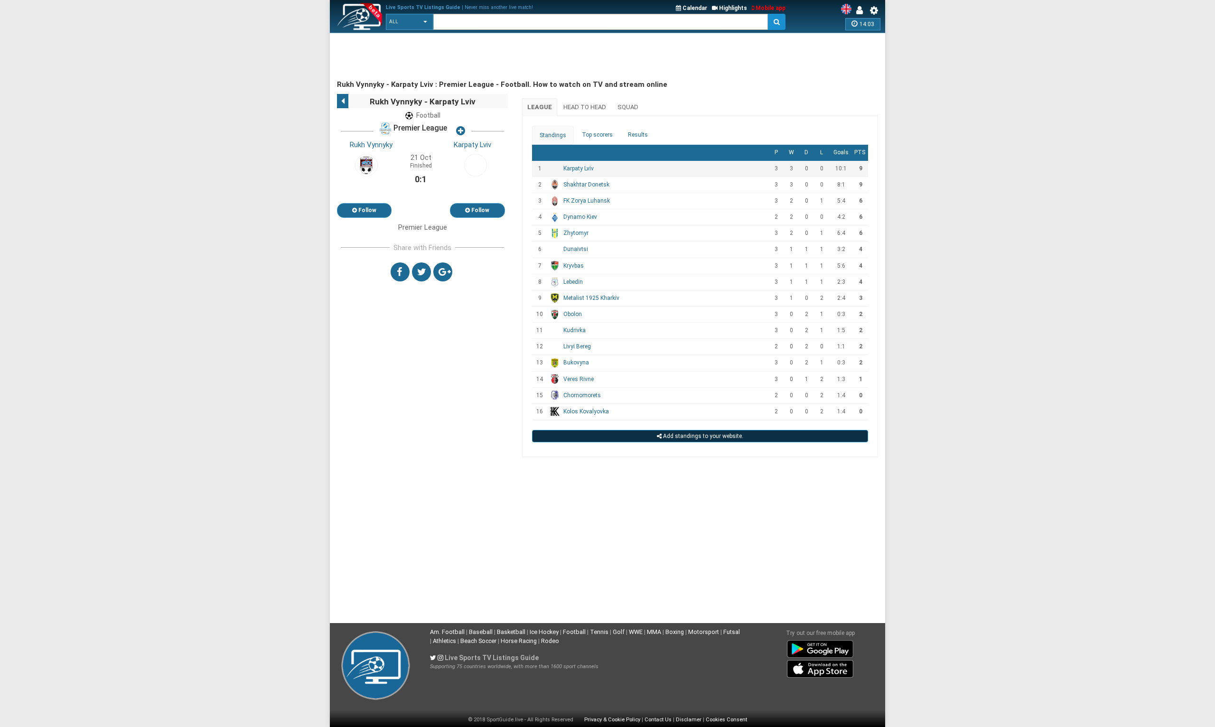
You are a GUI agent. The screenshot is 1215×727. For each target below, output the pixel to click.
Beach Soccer (478, 640)
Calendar (694, 8)
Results (638, 134)
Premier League (419, 128)
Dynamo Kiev (580, 217)
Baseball (481, 631)
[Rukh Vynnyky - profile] (366, 164)
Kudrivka (574, 330)
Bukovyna (576, 362)
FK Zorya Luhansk (586, 200)
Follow (366, 210)
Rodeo (550, 640)
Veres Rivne (578, 379)
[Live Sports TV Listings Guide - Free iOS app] (820, 667)
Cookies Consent (726, 720)
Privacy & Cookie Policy (612, 720)
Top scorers (597, 134)
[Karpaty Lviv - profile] (475, 164)
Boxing (674, 631)
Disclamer (688, 720)
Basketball (511, 631)
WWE (636, 631)
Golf (619, 631)
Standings (553, 135)
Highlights (732, 8)
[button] (409, 22)
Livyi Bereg (577, 346)
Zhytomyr (576, 233)
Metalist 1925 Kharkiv (591, 298)
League (539, 107)
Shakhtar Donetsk (586, 184)
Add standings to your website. (702, 436)
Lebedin (573, 282)
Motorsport (703, 631)
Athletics (444, 640)
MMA (654, 631)
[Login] (862, 10)
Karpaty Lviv (472, 144)
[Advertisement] (509, 57)
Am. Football (447, 631)
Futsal (731, 631)
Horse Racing (519, 640)
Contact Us (658, 720)
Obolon (572, 314)
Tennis (599, 631)
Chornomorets (582, 395)
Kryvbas (573, 265)
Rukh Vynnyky (371, 144)
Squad (627, 107)
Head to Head (584, 107)
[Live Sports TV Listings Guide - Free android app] (820, 647)
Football (574, 631)
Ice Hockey (544, 631)
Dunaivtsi (575, 249)
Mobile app (769, 8)
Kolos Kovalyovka (586, 411)
